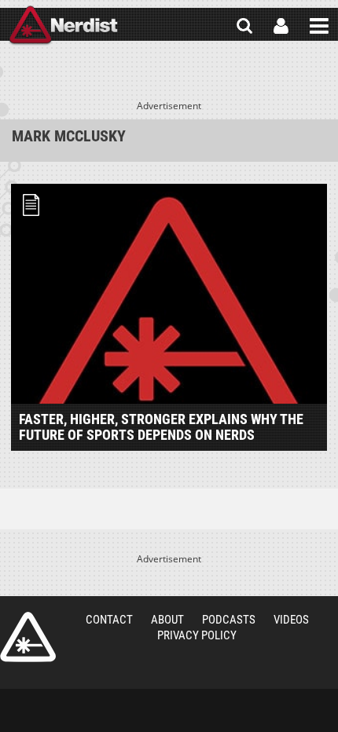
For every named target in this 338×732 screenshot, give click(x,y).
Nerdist (63, 25)
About (167, 620)
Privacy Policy (197, 635)
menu (319, 26)
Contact (109, 620)
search (244, 26)
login (281, 26)
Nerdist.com (28, 637)
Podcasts (228, 620)
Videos (291, 620)
